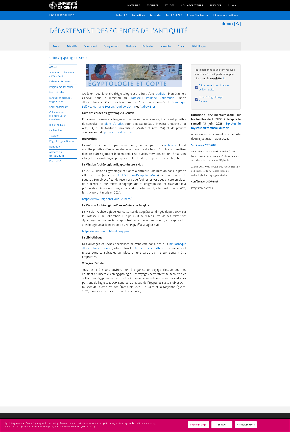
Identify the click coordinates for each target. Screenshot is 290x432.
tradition (161, 94)
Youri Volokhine (125, 107)
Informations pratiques (225, 15)
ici (224, 78)
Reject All (222, 424)
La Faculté (121, 15)
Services (215, 5)
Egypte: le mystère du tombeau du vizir (216, 126)
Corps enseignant (58, 107)
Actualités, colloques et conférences (62, 74)
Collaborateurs (192, 5)
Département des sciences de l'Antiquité (118, 31)
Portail (229, 24)
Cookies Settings (198, 424)
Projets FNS (55, 161)
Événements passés (60, 81)
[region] (145, 425)
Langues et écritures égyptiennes (60, 99)
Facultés (152, 5)
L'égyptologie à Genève (62, 141)
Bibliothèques (57, 125)
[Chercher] (237, 24)
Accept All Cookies (246, 424)
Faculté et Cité (174, 15)
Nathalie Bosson (103, 107)
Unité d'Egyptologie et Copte (68, 58)
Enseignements (111, 46)
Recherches (55, 130)
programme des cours (118, 132)
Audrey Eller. (148, 107)
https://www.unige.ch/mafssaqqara (105, 231)
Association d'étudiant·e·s (56, 153)
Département (90, 46)
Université (133, 5)
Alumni (232, 5)
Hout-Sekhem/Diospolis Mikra (137, 175)
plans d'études (114, 124)
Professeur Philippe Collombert (152, 98)
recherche (170, 145)
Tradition (54, 135)
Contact (182, 46)
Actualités (72, 46)
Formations (138, 15)
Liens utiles (165, 46)
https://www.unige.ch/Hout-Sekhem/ (107, 199)
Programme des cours (61, 87)
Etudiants (131, 46)
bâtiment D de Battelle (148, 248)
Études (169, 5)
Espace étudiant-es (197, 15)
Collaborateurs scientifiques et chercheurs (57, 116)
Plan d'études (56, 92)
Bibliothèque (199, 46)
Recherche (155, 15)
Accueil (56, 46)
